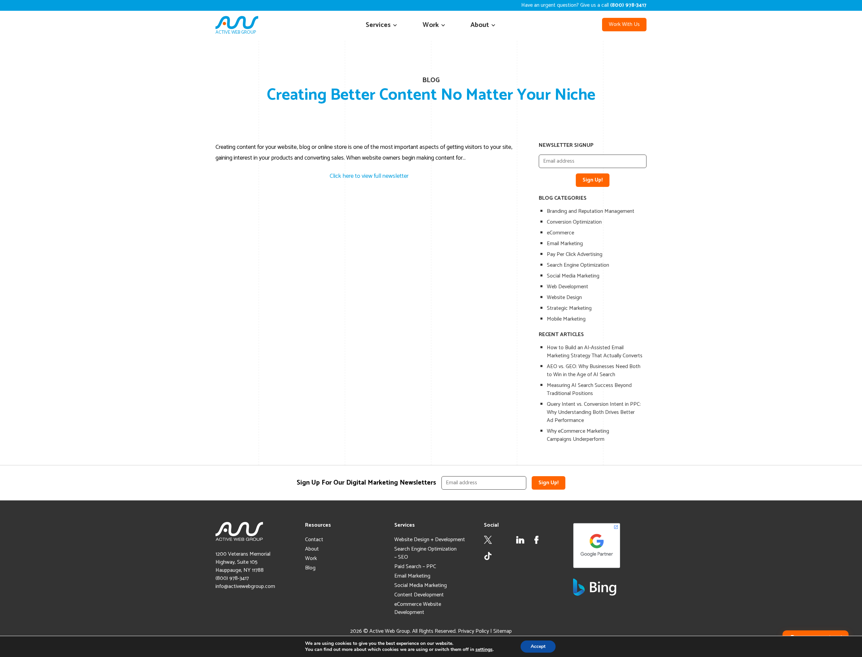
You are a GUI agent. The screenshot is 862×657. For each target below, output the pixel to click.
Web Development (567, 286)
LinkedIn (520, 540)
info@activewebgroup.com (245, 586)
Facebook (536, 540)
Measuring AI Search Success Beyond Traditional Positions (589, 389)
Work (431, 25)
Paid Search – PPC (415, 566)
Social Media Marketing (573, 276)
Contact (314, 539)
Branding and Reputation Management (590, 211)
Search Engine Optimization (578, 265)
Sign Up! (593, 180)
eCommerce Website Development (417, 608)
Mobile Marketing (566, 319)
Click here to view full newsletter (369, 176)
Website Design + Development (429, 539)
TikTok (488, 556)
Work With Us (624, 24)
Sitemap (502, 631)
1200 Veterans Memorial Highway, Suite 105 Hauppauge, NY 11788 (243, 562)
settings (484, 650)
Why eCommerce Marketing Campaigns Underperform (578, 435)
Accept (538, 646)
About (479, 25)
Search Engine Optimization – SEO (425, 553)
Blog (310, 567)
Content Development (419, 594)
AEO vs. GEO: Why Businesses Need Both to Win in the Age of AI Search (593, 370)
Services (378, 25)
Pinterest (553, 540)
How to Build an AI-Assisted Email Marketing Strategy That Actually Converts (594, 351)
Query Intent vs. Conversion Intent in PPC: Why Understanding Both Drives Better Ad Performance (594, 412)
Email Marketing (565, 243)
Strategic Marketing (569, 308)
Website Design (564, 297)
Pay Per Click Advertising (574, 254)
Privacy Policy (473, 631)
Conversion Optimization (574, 222)
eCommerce (560, 232)
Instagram (504, 540)
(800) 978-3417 (232, 578)
